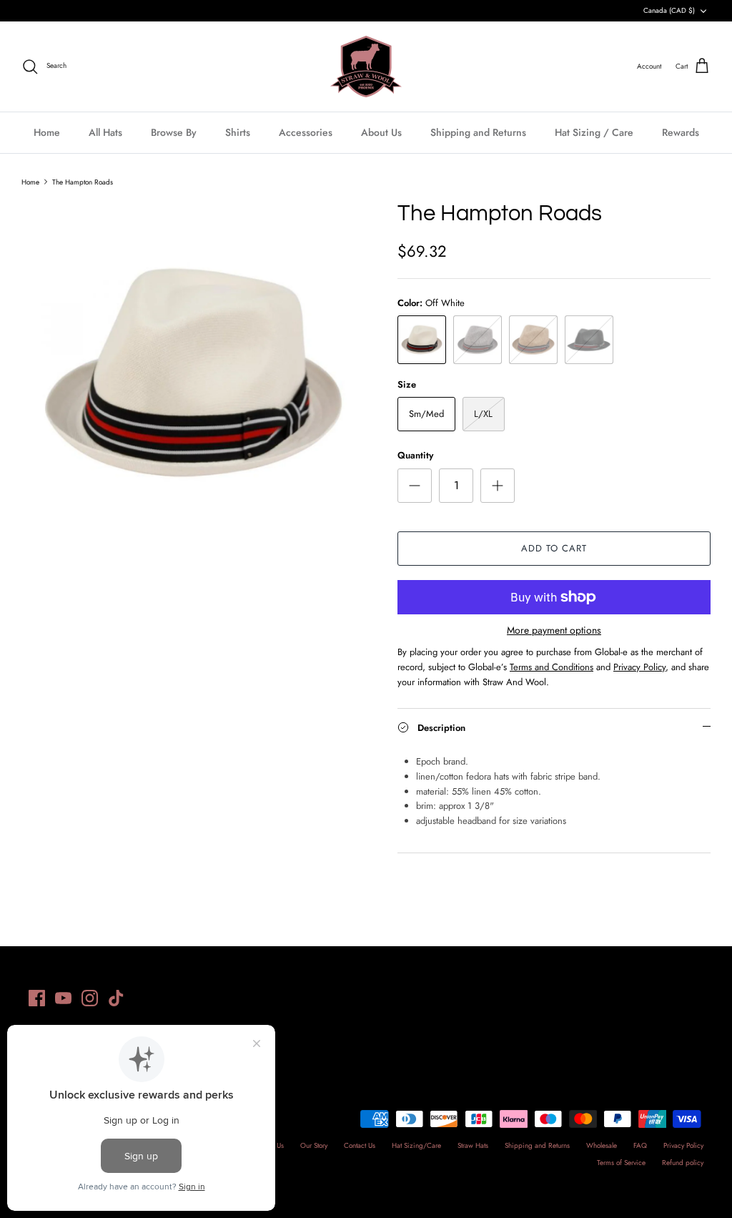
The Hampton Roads (82, 181)
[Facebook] (37, 998)
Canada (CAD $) (669, 10)
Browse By (174, 132)
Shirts (237, 132)
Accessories (305, 132)
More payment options (554, 630)
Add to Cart (554, 548)
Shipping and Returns (478, 132)
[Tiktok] (116, 998)
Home (47, 132)
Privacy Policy (683, 1145)
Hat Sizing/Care (416, 1145)
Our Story (313, 1145)
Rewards (680, 132)
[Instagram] (89, 998)
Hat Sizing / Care (594, 132)
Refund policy (682, 1162)
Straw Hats (473, 1145)
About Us (381, 132)
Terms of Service (621, 1162)
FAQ (640, 1145)
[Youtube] (63, 998)
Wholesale (601, 1145)
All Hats (105, 132)
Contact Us (359, 1145)
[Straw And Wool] (366, 66)
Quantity (415, 455)
